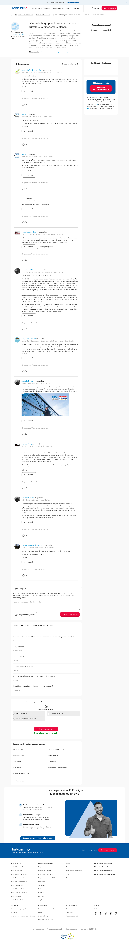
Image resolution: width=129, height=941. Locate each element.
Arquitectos (41, 900)
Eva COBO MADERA (30, 270)
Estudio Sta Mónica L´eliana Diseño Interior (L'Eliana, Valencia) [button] (43, 341)
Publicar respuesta (70, 614)
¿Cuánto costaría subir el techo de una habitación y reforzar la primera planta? (43, 637)
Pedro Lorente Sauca (29, 232)
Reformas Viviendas (43, 15)
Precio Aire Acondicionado (19, 881)
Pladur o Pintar (18, 656)
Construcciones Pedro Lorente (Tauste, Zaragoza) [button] (39, 234)
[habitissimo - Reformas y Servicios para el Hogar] (19, 8)
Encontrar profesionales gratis (101, 88)
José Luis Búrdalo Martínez (32, 70)
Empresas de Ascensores (45, 867)
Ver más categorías (22, 781)
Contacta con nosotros (100, 909)
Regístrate (14, 912)
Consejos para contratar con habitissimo (23, 916)
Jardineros (41, 885)
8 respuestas (17, 660)
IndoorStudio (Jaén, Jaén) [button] (31, 383)
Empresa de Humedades (45, 874)
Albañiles (41, 896)
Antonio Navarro (28, 381)
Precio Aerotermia (16, 870)
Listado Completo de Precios (103, 863)
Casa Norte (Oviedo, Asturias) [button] (32, 446)
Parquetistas (41, 881)
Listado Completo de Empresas (103, 870)
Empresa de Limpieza (44, 870)
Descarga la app (43, 916)
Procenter (69, 878)
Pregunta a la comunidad (101, 30)
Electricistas (41, 892)
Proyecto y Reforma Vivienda (26, 718)
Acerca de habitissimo (72, 909)
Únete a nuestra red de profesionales (37, 838)
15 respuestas (17, 680)
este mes (46, 630)
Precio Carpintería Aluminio (19, 892)
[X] (105, 913)
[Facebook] (100, 913)
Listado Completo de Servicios (103, 867)
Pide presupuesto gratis (46, 729)
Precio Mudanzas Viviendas (19, 874)
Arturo (24, 114)
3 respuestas (17, 690)
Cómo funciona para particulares (20, 909)
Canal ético (69, 912)
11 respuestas (34, 52)
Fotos (67, 874)
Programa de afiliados (72, 916)
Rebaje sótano (18, 647)
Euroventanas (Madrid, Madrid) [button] (32, 117)
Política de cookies (71, 929)
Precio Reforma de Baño (18, 867)
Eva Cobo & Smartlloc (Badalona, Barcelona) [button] (37, 272)
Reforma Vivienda (57, 713)
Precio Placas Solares (17, 885)
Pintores (40, 889)
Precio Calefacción (16, 896)
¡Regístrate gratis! (73, 2)
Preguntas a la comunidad (24, 15)
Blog (67, 867)
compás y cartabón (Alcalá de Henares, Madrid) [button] (38, 72)
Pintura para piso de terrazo (23, 666)
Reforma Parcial (21, 713)
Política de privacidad (54, 929)
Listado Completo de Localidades (104, 874)
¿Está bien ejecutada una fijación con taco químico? (33, 686)
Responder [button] (30, 91)
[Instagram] (95, 913)
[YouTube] (110, 913)
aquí (96, 104)
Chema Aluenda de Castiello (33, 545)
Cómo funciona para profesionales (48, 909)
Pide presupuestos (109, 8)
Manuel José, (27, 444)
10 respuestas (17, 641)
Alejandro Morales (29, 339)
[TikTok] (115, 913)
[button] (15, 26)
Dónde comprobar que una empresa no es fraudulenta (34, 676)
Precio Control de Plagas (18, 900)
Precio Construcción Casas (19, 878)
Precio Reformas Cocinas (18, 889)
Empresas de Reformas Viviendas (48, 878)
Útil (26, 104)
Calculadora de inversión (46, 919)
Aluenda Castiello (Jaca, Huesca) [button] (33, 547)
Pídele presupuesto (46, 247)
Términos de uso (38, 929)
